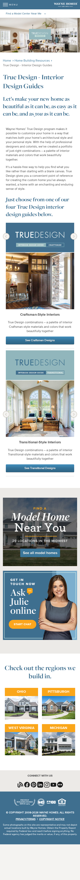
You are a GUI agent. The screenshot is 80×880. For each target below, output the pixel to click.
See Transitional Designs (40, 468)
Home (7, 60)
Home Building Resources (32, 60)
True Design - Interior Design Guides (27, 65)
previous (6, 236)
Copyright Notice (51, 819)
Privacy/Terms (26, 819)
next (73, 236)
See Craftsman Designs (40, 340)
